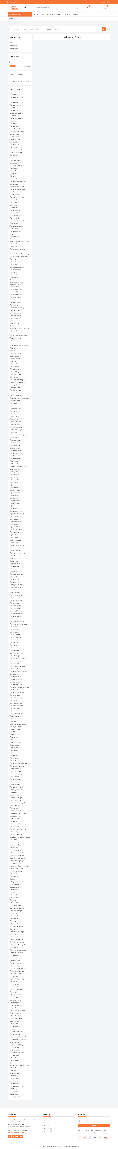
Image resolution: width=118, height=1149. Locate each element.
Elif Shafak (14, 361)
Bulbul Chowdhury (16, 297)
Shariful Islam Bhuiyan (18, 932)
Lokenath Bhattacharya (18, 595)
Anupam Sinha (15, 194)
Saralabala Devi (16, 863)
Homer (13, 443)
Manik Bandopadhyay (17, 621)
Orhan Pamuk (15, 748)
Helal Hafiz (14, 432)
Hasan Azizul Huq (16, 427)
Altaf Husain (15, 173)
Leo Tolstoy (15, 590)
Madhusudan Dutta (17, 603)
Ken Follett (14, 561)
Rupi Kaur (14, 840)
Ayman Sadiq (15, 234)
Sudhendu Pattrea (16, 974)
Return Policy (48, 1129)
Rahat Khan (14, 792)
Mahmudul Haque (16, 611)
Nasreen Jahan (15, 729)
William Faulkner (16, 1083)
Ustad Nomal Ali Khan (17, 1068)
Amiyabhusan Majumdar (18, 181)
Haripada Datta (15, 416)
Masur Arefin (15, 645)
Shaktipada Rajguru (17, 911)
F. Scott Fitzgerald (16, 372)
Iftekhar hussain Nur (17, 453)
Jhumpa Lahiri (15, 519)
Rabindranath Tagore (17, 782)
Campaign (50, 14)
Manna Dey (14, 629)
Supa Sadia (14, 992)
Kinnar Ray (14, 571)
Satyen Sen (14, 879)
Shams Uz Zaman (16, 913)
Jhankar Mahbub (16, 516)
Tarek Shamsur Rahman (18, 1039)
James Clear (14, 495)
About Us (47, 1123)
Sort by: (26, 29)
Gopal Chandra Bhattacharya (20, 398)
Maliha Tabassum (16, 619)
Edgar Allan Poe (16, 353)
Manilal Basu (15, 627)
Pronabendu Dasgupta (18, 774)
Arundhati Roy (15, 210)
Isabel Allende (15, 461)
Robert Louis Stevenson (18, 829)
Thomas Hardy (15, 1047)
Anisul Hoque (15, 184)
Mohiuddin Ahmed (16, 677)
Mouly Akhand (15, 695)
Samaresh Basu (16, 850)
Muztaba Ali (14, 711)
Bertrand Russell (16, 246)
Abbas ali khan (15, 100)
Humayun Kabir (15, 448)
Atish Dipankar (15, 229)
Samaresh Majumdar (17, 853)
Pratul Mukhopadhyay (17, 766)
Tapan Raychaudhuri (17, 1031)
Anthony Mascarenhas (18, 189)
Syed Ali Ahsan (15, 1008)
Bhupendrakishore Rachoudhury (19, 254)
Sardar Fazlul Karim (17, 871)
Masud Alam (15, 642)
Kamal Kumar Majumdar (18, 545)
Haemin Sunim (15, 409)
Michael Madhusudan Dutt (19, 658)
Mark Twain (14, 640)
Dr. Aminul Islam (16, 338)
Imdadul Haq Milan (16, 456)
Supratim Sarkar (16, 995)
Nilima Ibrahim (15, 737)
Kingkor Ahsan (15, 569)
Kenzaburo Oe (15, 564)
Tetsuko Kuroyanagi (17, 1045)
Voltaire (13, 1076)
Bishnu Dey (14, 272)
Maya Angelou (15, 650)
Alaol (12, 158)
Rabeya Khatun (15, 779)
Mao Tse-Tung (15, 632)
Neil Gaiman (15, 732)
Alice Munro (14, 171)
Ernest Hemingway (16, 369)
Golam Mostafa (16, 395)
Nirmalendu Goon (16, 740)
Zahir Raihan (15, 1094)
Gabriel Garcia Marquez (18, 382)
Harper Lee (14, 419)
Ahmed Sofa (15, 144)
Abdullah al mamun (17, 108)
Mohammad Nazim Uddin (19, 671)
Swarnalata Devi (16, 1003)
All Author (14, 95)
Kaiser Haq (14, 543)
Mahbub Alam (15, 608)
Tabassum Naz (15, 1026)
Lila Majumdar (15, 592)
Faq (45, 1120)
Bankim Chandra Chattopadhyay (19, 241)
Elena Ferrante (15, 359)
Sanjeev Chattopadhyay (18, 858)
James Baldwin (15, 493)
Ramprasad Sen (16, 816)
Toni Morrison (15, 1050)
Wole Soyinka (15, 1089)
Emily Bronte (15, 366)
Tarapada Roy (15, 1034)
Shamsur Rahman (16, 916)
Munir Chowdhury (16, 698)
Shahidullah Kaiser (16, 903)
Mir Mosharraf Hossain (18, 666)
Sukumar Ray (15, 982)
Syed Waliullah (15, 1021)
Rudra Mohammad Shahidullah (20, 837)
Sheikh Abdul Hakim (17, 939)
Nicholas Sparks (16, 734)
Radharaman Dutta (17, 787)
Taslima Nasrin (15, 1042)
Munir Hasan (15, 700)
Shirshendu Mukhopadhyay (19, 945)
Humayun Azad (15, 445)
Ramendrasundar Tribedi (18, 813)
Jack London (15, 485)
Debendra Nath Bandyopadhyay (19, 328)
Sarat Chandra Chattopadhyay (20, 866)
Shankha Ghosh (16, 924)
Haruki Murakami (16, 422)
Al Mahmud (14, 155)
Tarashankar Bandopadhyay (19, 1037)
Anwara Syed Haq (16, 200)
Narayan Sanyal (16, 727)
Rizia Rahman (15, 826)
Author (59, 14)
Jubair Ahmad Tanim (17, 535)
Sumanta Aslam (16, 987)
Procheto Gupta (16, 771)
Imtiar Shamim (15, 458)
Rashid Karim (15, 819)
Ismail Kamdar (15, 469)
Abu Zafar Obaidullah (17, 118)
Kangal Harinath (16, 550)
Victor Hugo (14, 1070)
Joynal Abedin (15, 532)
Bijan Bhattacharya (17, 262)
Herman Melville (16, 440)
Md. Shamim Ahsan (17, 653)
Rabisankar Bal (15, 784)
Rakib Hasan (15, 805)
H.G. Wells (14, 403)
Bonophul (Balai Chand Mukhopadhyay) (16, 283)
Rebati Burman (15, 821)
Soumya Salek (15, 960)
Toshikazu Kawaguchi (17, 1052)
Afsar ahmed (15, 137)
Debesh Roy (15, 331)
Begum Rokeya (15, 244)
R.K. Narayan (15, 776)
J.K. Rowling (14, 477)
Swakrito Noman (16, 1000)
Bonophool (14, 277)
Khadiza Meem (15, 566)
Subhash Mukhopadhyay (18, 968)
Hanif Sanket (15, 414)
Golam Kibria (15, 393)
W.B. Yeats (14, 1078)
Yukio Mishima (15, 1091)
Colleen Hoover (16, 316)
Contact (75, 14)
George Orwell (15, 387)
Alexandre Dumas (16, 165)
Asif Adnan (14, 223)
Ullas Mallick (15, 1058)
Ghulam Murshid (16, 390)
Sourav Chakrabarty (17, 963)
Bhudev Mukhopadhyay (18, 249)
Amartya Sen (15, 176)
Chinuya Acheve (16, 313)
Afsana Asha (15, 134)
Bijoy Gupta (14, 264)
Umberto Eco (15, 1060)
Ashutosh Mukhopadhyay (18, 221)
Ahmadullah (14, 142)
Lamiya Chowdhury (17, 585)
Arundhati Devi (15, 208)
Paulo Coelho (15, 755)
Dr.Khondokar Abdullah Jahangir (19, 345)
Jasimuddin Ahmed (16, 511)
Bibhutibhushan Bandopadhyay (20, 256)
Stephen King (15, 966)
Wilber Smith (15, 1081)
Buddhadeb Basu (16, 289)
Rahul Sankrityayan (17, 798)
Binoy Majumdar (16, 270)
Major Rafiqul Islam (17, 616)
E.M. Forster (15, 351)
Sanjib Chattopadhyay (17, 861)
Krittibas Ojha (15, 582)
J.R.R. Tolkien (15, 482)
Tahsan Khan (15, 1029)
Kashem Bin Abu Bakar (18, 553)
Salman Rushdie (16, 845)
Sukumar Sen (15, 984)
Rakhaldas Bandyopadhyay (19, 803)
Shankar (13, 921)
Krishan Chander (16, 577)
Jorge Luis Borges (16, 529)
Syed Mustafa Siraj (16, 1016)
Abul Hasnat (15, 126)
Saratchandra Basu (17, 868)
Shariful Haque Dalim (17, 926)
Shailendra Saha (16, 905)
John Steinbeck (15, 527)
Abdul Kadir (14, 102)
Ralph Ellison (15, 808)
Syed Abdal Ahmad (16, 1005)
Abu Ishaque (15, 116)
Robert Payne (15, 832)
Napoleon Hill (15, 721)
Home (36, 14)
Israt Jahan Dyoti (16, 472)
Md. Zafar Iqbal (15, 656)
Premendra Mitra (16, 769)
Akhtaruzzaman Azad (17, 150)
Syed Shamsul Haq (16, 1018)
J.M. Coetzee (15, 479)
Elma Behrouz (15, 364)
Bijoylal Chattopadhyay (18, 267)
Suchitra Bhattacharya (18, 971)
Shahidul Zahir (15, 900)
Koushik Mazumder (17, 574)
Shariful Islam (15, 929)
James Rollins (15, 503)
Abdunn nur (14, 110)
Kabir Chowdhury (16, 540)
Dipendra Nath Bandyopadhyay (19, 335)
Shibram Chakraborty (17, 942)
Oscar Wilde (14, 750)
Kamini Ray (14, 548)
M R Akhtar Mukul (16, 600)
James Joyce (15, 498)
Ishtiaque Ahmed (16, 464)
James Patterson (16, 500)
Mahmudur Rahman (17, 614)
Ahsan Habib (15, 147)
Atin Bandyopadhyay (17, 226)
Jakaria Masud (15, 490)
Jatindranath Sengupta (18, 514)
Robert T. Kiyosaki (16, 834)
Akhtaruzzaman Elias (17, 152)
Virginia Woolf (15, 1073)
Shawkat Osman (16, 937)
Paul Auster (14, 753)
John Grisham (15, 524)
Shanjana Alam (15, 918)
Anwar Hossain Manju (17, 197)
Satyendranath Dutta (17, 882)
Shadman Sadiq (16, 892)
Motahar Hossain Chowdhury (20, 687)
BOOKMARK (15, 236)
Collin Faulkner (15, 318)
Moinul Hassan (15, 682)
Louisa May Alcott (16, 598)
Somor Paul (14, 958)
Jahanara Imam (15, 487)
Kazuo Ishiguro (15, 558)
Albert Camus (15, 163)
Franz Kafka (14, 377)
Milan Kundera (15, 663)
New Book (14, 49)
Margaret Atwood (16, 637)
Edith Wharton (15, 356)
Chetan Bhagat (15, 305)
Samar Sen (14, 847)
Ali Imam (14, 168)
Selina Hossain (15, 887)
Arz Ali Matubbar (16, 213)
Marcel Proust (15, 635)
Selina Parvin (15, 889)
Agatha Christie (15, 139)
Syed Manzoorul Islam (18, 1010)
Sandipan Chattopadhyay (18, 855)
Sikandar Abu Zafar (17, 953)
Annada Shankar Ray (17, 187)
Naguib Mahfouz (16, 719)
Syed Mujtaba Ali (16, 1013)
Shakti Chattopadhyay (17, 908)
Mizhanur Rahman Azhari (18, 669)
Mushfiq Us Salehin (17, 705)
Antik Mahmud (15, 192)
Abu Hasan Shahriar (17, 113)
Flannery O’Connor (16, 374)
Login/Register (105, 2)
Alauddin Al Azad (16, 160)
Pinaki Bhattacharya (17, 761)
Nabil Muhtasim (16, 716)
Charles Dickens (16, 302)
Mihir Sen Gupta (16, 661)
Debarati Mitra (15, 323)
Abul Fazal (14, 123)
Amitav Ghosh (15, 179)
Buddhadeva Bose (16, 295)
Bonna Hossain (15, 275)
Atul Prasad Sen (16, 231)
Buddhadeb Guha (16, 292)
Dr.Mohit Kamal (16, 348)
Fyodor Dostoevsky (17, 380)
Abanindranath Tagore (18, 97)
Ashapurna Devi (16, 215)
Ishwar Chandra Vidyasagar (19, 466)
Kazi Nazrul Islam (16, 556)
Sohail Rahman (15, 955)
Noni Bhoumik (15, 742)
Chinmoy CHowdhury (17, 308)
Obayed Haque (15, 745)
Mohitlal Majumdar (17, 674)
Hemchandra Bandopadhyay (19, 435)
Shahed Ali (14, 895)
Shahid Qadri (15, 897)
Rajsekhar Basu (16, 800)
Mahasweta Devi (16, 606)
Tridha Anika (15, 1055)
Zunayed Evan (15, 1097)
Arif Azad (14, 202)
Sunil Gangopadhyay (17, 989)
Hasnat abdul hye (16, 430)
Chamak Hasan (15, 300)
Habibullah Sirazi (16, 406)
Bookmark (14, 46)
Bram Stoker (15, 287)
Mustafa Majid (15, 708)
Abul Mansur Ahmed (17, 129)
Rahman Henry (15, 795)
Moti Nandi (14, 690)
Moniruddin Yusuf (16, 684)
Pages (66, 14)
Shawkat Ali (14, 934)
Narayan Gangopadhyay (18, 724)
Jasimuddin (14, 508)
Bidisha (13, 259)
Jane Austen (14, 506)
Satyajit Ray (14, 876)
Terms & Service (49, 1126)
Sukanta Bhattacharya (18, 979)
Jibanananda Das (16, 521)
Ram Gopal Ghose (16, 811)
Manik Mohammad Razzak (19, 624)
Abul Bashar (15, 121)
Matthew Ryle (15, 648)
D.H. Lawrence (15, 321)
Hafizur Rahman (16, 411)
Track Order (13, 2)
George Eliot (15, 385)
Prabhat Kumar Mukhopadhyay (20, 763)
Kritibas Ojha (15, 579)
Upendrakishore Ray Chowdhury (19, 1065)
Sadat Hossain (15, 842)
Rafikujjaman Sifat (16, 790)
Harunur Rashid (15, 424)
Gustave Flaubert (16, 401)
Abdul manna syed (16, 105)
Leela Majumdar (16, 587)
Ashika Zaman (15, 218)
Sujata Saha (14, 976)
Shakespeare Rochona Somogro (19, 81)
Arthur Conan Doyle (17, 205)
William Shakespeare (17, 1086)
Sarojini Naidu (15, 874)
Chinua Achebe (15, 310)
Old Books (14, 43)
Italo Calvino (15, 474)
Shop (42, 14)
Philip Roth (14, 758)
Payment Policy (48, 1132)
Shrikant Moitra (15, 947)
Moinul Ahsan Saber (17, 679)
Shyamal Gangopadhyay (18, 950)
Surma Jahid (14, 997)
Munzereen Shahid (16, 703)
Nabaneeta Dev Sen (17, 713)
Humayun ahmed (16, 451)
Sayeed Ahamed (16, 884)
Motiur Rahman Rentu (18, 692)
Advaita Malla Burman (18, 131)
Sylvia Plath (14, 1024)
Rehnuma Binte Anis (17, 824)
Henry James (15, 437)
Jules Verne (14, 537)
